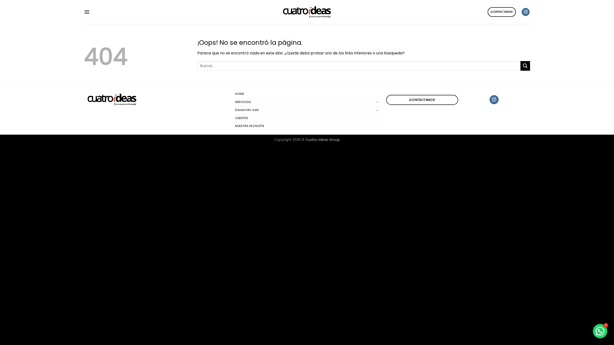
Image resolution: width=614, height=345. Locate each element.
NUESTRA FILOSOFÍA (249, 126)
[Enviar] (525, 65)
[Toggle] (377, 102)
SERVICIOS (243, 102)
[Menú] (87, 12)
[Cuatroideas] (307, 12)
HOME (239, 94)
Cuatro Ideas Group (322, 139)
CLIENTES (241, 118)
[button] (600, 331)
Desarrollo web (247, 110)
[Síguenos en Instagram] (526, 12)
